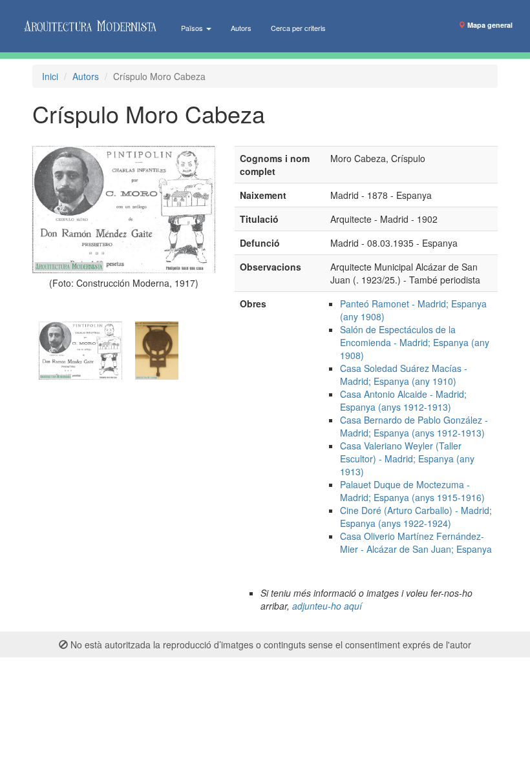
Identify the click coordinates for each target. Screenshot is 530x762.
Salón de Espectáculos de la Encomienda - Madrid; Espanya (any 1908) (414, 342)
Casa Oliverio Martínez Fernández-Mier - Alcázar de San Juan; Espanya (416, 542)
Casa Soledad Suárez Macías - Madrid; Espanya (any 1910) (403, 374)
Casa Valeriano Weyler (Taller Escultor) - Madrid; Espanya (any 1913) (407, 458)
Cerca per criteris (298, 28)
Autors (241, 28)
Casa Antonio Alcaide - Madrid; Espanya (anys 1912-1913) (403, 400)
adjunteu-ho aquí (327, 605)
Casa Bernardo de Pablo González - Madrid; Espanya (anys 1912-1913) (414, 426)
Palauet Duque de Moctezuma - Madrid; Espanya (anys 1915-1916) (412, 491)
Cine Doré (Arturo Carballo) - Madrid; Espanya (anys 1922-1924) (416, 517)
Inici (50, 76)
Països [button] (193, 28)
